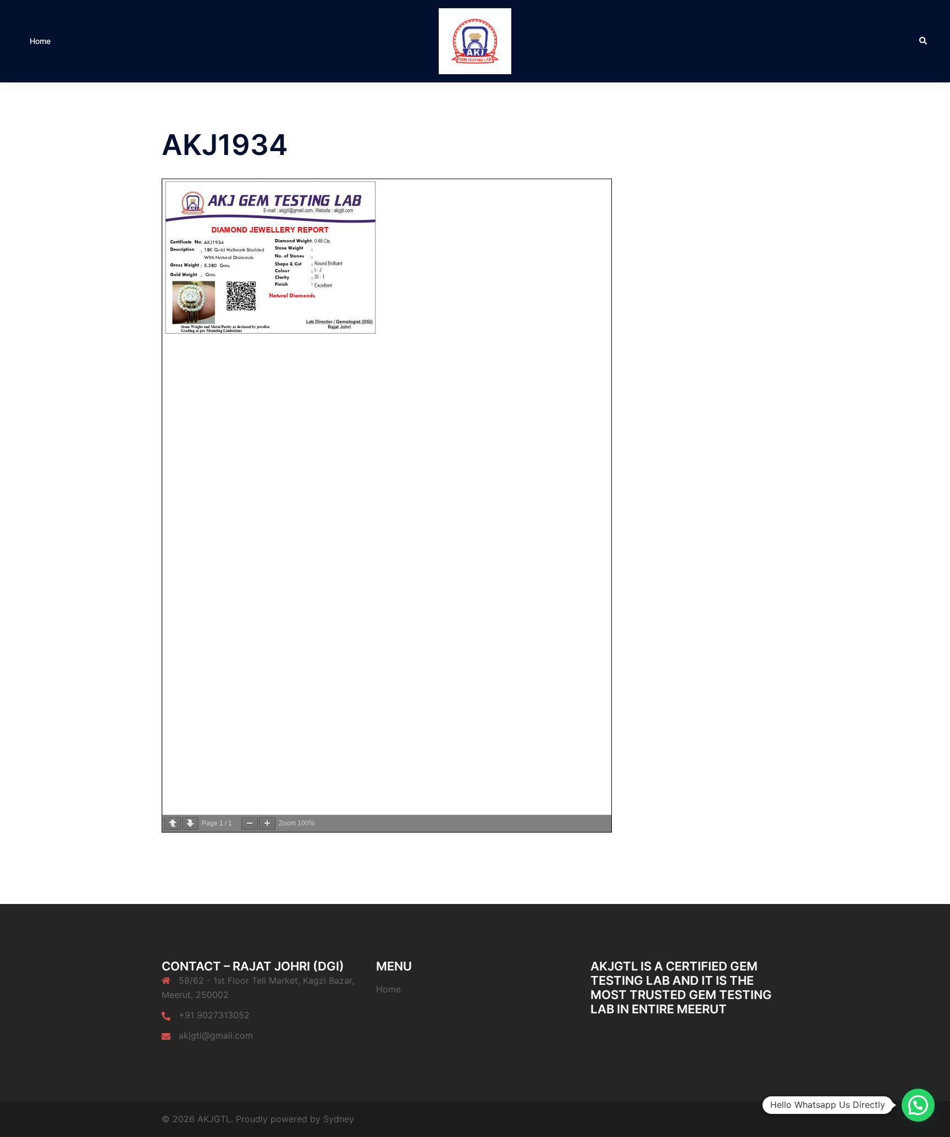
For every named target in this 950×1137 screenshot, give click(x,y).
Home (40, 41)
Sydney (338, 1118)
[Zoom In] (267, 823)
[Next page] (190, 823)
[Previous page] (172, 823)
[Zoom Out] (249, 823)
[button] (923, 41)
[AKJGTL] (475, 40)
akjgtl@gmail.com (216, 1035)
